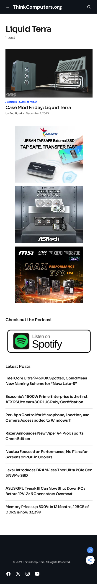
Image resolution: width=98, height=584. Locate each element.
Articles (12, 102)
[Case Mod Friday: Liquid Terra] (49, 73)
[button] (8, 7)
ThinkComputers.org (37, 7)
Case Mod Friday (27, 102)
